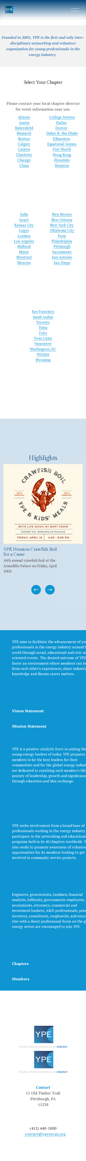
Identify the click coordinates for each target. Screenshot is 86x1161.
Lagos (24, 230)
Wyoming (43, 359)
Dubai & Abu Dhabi (62, 133)
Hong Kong (62, 154)
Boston (24, 138)
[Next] (50, 589)
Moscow (24, 262)
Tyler (43, 333)
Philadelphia (62, 241)
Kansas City (24, 225)
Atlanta (24, 117)
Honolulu (62, 159)
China (24, 165)
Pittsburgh (62, 246)
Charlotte (24, 154)
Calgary (24, 143)
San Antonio (62, 257)
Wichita (43, 354)
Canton (24, 149)
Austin (24, 122)
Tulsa (43, 327)
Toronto (43, 322)
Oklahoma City (62, 230)
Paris (62, 235)
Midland (24, 246)
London (24, 235)
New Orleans (61, 219)
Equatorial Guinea (61, 143)
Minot (24, 251)
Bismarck (24, 133)
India (24, 214)
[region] (43, 529)
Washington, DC (43, 349)
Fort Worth (62, 149)
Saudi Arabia (43, 316)
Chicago (24, 159)
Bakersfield (24, 127)
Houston (62, 165)
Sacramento (62, 251)
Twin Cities (43, 338)
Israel (24, 219)
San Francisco (43, 311)
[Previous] (36, 589)
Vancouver (43, 343)
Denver (61, 127)
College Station (62, 117)
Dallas (61, 122)
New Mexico (62, 214)
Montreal (24, 257)
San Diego (62, 262)
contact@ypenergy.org (45, 1134)
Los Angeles (24, 241)
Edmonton (61, 138)
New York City (62, 225)
